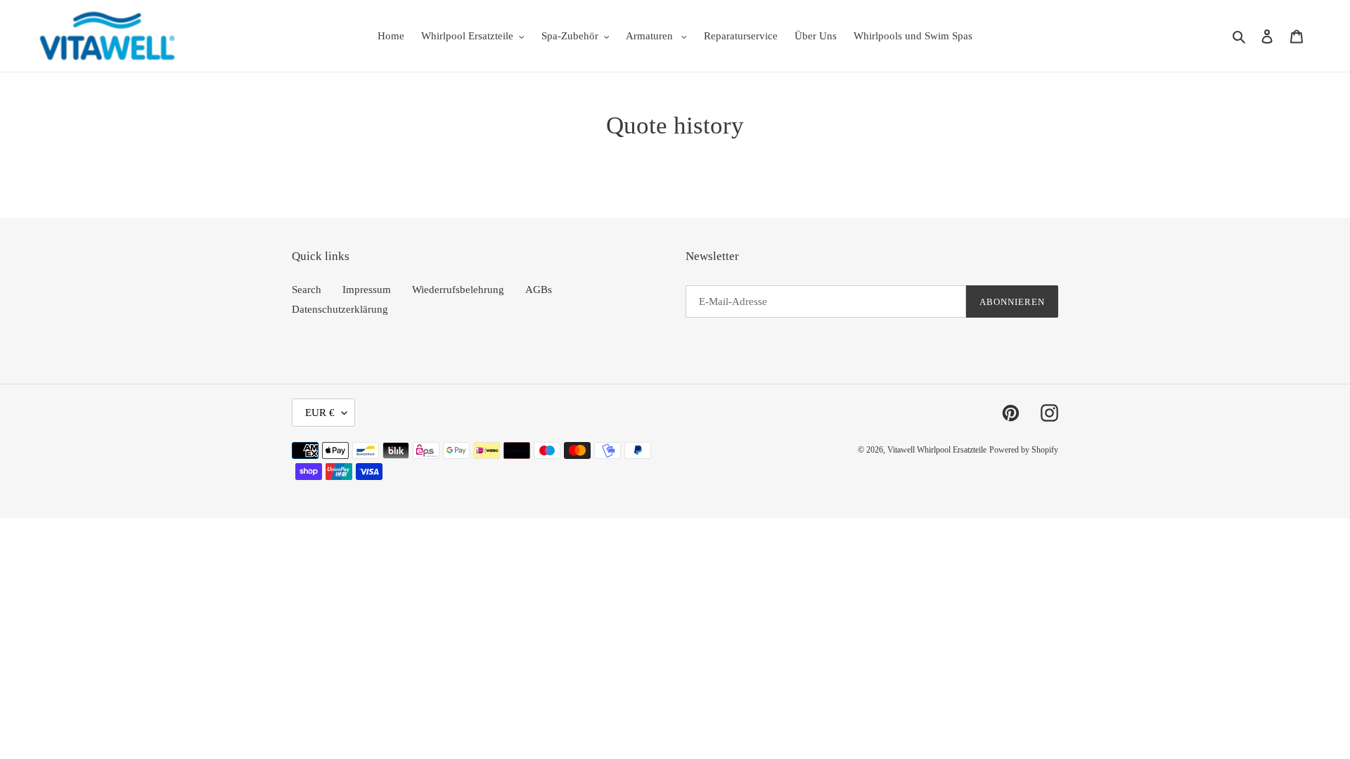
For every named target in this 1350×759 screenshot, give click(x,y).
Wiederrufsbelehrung (458, 289)
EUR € (320, 412)
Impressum (366, 289)
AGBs (538, 289)
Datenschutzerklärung (340, 309)
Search (306, 289)
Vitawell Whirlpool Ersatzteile (936, 450)
